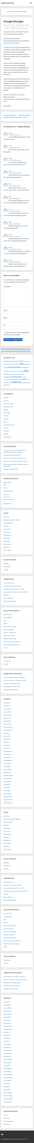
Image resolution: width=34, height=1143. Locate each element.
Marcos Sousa (7, 532)
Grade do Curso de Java (9, 499)
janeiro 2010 (6, 757)
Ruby (21, 379)
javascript (25, 28)
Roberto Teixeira (7, 544)
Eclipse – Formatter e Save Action (17, 677)
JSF (22, 374)
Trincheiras (6, 569)
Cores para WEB (7, 617)
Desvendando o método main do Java (12, 455)
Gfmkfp (10, 247)
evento (10, 367)
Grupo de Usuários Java (9, 583)
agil (4, 361)
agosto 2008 (6, 781)
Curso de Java (7, 497)
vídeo (29, 382)
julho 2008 (6, 784)
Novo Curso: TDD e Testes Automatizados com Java (16, 461)
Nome (5, 310)
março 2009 (6, 766)
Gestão (5, 418)
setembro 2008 (7, 778)
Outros (5, 434)
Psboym (10, 133)
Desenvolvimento (19, 26)
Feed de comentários (8, 1121)
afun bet (5, 677)
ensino (28, 364)
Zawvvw (10, 260)
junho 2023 (6, 703)
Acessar (5, 1115)
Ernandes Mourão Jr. (8, 523)
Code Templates (26, 361)
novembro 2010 (7, 751)
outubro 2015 (6, 712)
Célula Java (6, 494)
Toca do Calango (7, 550)
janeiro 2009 (6, 772)
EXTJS (22, 367)
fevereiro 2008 (7, 793)
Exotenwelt (6, 689)
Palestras (24, 377)
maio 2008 (6, 787)
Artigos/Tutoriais (7, 482)
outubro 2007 (6, 802)
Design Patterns (7, 406)
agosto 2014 (6, 721)
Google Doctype (15, 43)
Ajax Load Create (7, 614)
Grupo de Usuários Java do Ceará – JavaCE (14, 589)
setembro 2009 (7, 760)
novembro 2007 (7, 799)
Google (6, 43)
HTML (17, 371)
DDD (11, 364)
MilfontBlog (6, 563)
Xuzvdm (10, 209)
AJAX (11, 361)
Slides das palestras (8, 491)
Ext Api (5, 623)
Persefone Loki (7, 566)
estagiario (6, 367)
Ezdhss (10, 171)
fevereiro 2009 (7, 769)
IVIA (22, 371)
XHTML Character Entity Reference (12, 644)
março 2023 (6, 706)
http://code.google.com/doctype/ (15, 94)
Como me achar (7, 661)
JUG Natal (6, 595)
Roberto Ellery (7, 541)
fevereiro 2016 (7, 709)
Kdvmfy (10, 234)
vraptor (25, 382)
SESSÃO (24, 379)
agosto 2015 (6, 718)
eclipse (25, 364)
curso (5, 364)
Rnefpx (10, 222)
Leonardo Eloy (7, 529)
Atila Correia (6, 517)
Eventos (17, 367)
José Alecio (6, 526)
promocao (11, 379)
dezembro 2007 (7, 796)
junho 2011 (6, 739)
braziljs (16, 361)
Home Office (13, 371)
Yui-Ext (5, 647)
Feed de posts (7, 1118)
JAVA (26, 371)
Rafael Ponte (6, 538)
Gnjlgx (10, 196)
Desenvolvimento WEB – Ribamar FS (12, 520)
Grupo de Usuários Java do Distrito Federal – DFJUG (16, 592)
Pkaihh (10, 145)
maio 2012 (6, 733)
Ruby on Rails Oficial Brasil (10, 601)
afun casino (6, 680)
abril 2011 (6, 742)
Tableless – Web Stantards (10, 632)
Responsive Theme (23, 1139)
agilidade (7, 361)
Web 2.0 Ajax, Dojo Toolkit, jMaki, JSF (12, 641)
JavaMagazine (11, 374)
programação (6, 379)
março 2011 (6, 745)
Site (5, 325)
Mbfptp (10, 158)
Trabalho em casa (7, 382)
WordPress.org (7, 1124)
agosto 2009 (6, 763)
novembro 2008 (7, 775)
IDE (20, 371)
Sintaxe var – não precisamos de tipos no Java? (15, 458)
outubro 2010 (6, 754)
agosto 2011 (6, 736)
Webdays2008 (6, 385)
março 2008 (6, 790)
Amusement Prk (7, 683)
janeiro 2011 (6, 748)
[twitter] (2, 1135)
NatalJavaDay (16, 377)
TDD (28, 379)
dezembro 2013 (7, 727)
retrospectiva (17, 379)
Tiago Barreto (7, 547)
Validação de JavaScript (9, 635)
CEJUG (21, 361)
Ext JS (5, 488)
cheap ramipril (21, 149)
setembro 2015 (7, 715)
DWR (21, 364)
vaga (23, 382)
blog (14, 361)
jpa (20, 374)
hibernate (8, 371)
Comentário (7, 286)
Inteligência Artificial (8, 425)
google (20, 28)
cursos (8, 364)
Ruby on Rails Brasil (8, 598)
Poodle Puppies (7, 686)
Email (5, 317)
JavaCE (6, 374)
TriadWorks (16, 382)
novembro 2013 (7, 730)
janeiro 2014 (6, 724)
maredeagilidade (7, 377)
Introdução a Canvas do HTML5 (11, 469)
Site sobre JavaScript (8, 629)
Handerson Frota (7, 3)
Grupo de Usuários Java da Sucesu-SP (13, 586)
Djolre (10, 184)
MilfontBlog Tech (7, 535)
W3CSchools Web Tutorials (10, 638)
